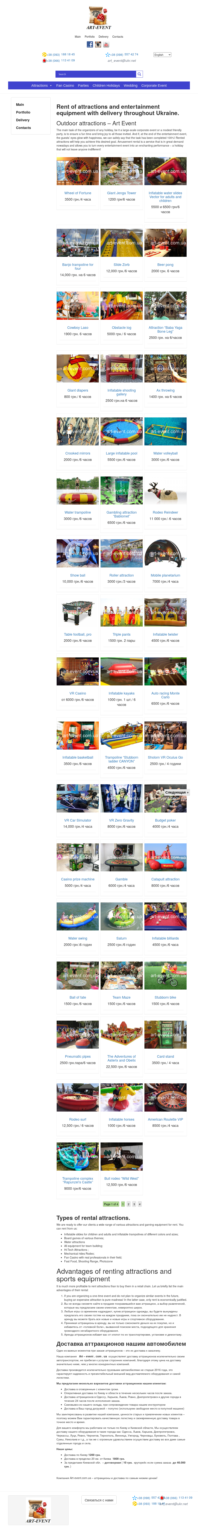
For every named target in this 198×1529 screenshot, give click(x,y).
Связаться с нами (99, 1499)
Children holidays (106, 85)
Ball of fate (78, 997)
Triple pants (122, 634)
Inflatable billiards (165, 937)
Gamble (121, 878)
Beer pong (165, 264)
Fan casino (65, 85)
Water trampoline (78, 512)
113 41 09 (61, 60)
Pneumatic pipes (78, 1056)
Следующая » (177, 792)
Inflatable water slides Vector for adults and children (165, 196)
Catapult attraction (165, 878)
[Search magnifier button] (139, 74)
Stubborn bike (165, 997)
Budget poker (165, 820)
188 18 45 (61, 54)
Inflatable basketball (77, 757)
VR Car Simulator (77, 820)
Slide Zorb (122, 264)
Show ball (77, 575)
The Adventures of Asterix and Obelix (121, 1058)
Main (78, 36)
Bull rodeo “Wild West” (121, 1178)
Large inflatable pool (121, 452)
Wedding (130, 85)
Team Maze (122, 997)
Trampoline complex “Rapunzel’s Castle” (77, 1180)
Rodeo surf (77, 1119)
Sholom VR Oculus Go (165, 757)
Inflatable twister (165, 634)
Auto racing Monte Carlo (165, 694)
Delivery (103, 36)
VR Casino (77, 692)
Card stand (165, 1056)
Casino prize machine (78, 878)
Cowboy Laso (77, 327)
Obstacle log (121, 327)
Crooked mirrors (77, 452)
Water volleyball (165, 452)
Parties (83, 85)
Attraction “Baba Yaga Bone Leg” (165, 329)
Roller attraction (121, 575)
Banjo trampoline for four (77, 266)
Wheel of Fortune (77, 192)
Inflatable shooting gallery (122, 392)
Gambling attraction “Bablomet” (122, 514)
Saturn (121, 937)
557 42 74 (124, 54)
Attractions (39, 85)
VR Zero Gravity (121, 820)
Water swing (77, 937)
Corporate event (154, 85)
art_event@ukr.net (122, 60)
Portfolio (90, 36)
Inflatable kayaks (122, 692)
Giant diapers (77, 390)
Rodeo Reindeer (165, 512)
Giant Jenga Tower (121, 192)
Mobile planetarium (165, 575)
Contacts (117, 36)
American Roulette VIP (165, 1119)
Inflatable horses (121, 1119)
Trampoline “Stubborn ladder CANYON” (121, 759)
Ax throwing (165, 390)
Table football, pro (77, 634)
